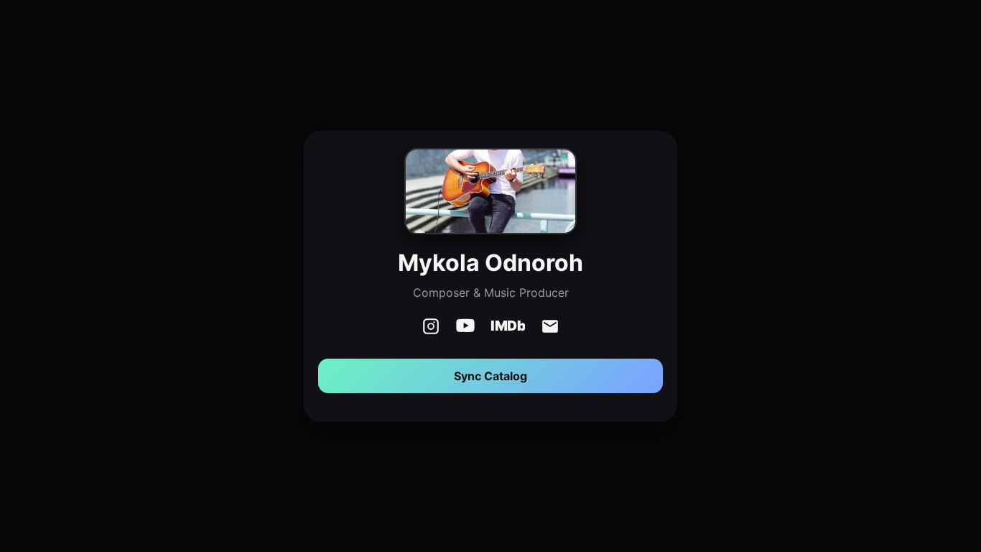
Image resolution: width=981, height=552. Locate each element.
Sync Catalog (490, 376)
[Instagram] (431, 328)
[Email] (550, 328)
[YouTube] (465, 328)
